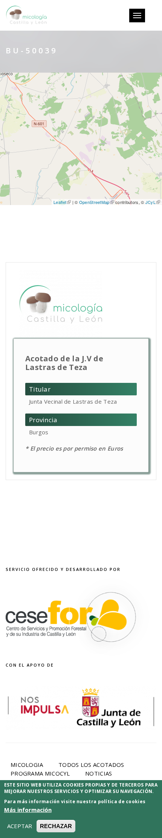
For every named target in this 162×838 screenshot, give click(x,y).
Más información (28, 809)
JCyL (150, 202)
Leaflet (59, 202)
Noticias (98, 773)
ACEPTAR (19, 826)
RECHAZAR (56, 826)
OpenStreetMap (94, 202)
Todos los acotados (91, 764)
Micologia (27, 764)
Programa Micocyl (40, 773)
